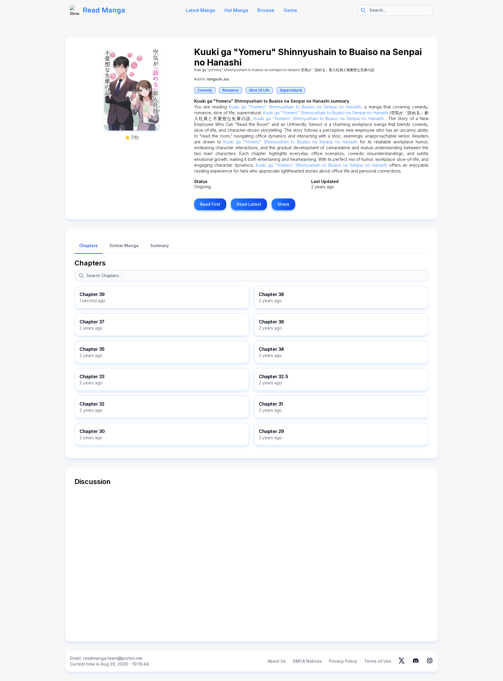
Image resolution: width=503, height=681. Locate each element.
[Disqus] (251, 559)
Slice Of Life (259, 90)
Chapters (90, 263)
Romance (230, 90)
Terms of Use (377, 661)
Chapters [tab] (88, 245)
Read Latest (249, 204)
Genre (290, 10)
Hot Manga (236, 10)
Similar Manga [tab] (124, 245)
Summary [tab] (159, 245)
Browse (265, 10)
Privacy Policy (343, 661)
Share (283, 204)
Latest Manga (200, 10)
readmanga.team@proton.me (112, 658)
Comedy (204, 90)
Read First (210, 204)
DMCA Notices (307, 661)
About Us (277, 661)
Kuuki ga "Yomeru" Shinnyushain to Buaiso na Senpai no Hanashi (295, 106)
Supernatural (291, 90)
